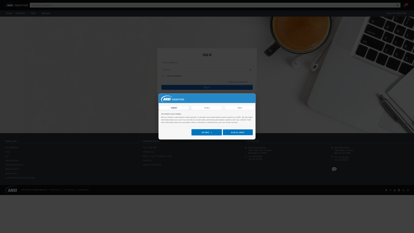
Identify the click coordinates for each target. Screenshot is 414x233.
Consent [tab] (174, 108)
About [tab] (240, 108)
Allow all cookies (238, 132)
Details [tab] (207, 108)
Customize (205, 132)
